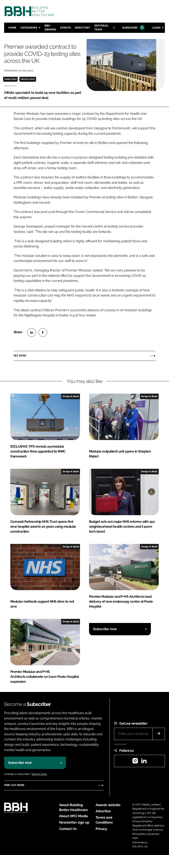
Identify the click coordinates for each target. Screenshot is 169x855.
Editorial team (101, 27)
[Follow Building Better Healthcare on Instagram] (135, 762)
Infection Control (28, 79)
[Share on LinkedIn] (31, 332)
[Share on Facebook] (43, 332)
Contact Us (68, 829)
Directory (82, 27)
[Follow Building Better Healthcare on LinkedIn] (144, 762)
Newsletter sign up (74, 822)
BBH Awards (50, 27)
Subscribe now (105, 629)
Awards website (108, 805)
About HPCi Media (73, 816)
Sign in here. (39, 774)
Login (156, 27)
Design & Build (10, 79)
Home (12, 27)
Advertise (103, 811)
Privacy (101, 829)
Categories (28, 27)
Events (65, 27)
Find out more (14, 785)
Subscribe (129, 27)
